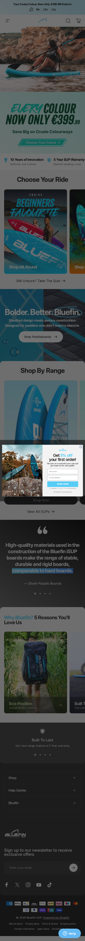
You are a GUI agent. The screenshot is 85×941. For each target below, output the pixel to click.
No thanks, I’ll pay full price (63, 492)
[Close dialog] (80, 446)
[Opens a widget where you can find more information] (69, 934)
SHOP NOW (62, 484)
